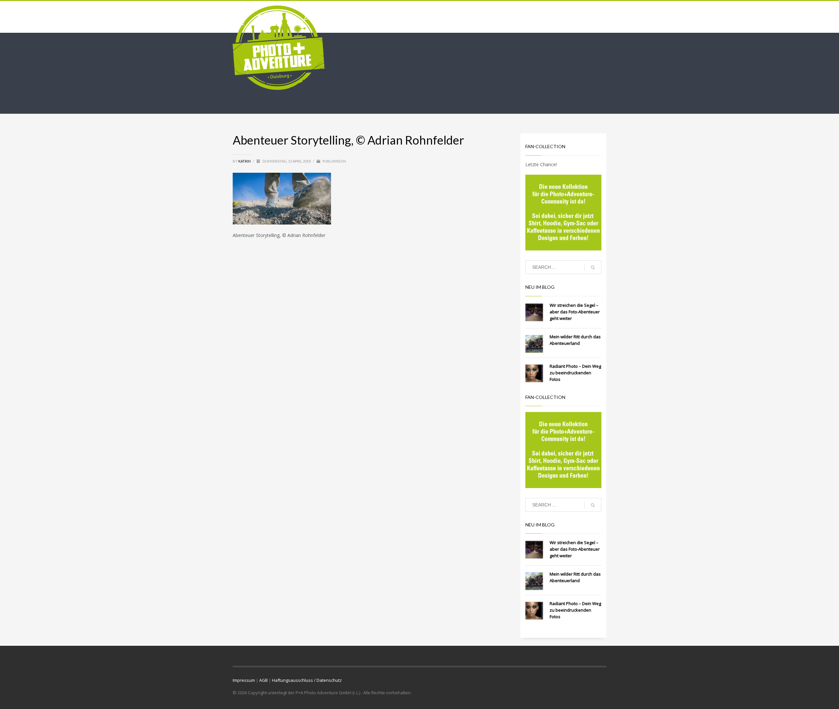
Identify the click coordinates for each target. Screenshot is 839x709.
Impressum (244, 680)
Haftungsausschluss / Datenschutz (307, 680)
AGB (263, 680)
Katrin (244, 161)
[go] (592, 267)
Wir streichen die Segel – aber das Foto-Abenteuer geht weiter (575, 311)
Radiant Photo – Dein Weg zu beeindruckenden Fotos (575, 372)
